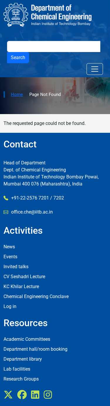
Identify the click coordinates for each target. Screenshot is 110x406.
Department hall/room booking (35, 349)
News (9, 247)
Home (17, 94)
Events (10, 256)
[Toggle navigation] (95, 69)
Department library (23, 359)
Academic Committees (27, 339)
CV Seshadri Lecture (24, 276)
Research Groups (21, 379)
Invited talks (16, 266)
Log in (10, 306)
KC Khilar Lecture (21, 286)
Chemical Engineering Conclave (36, 296)
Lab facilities (17, 369)
